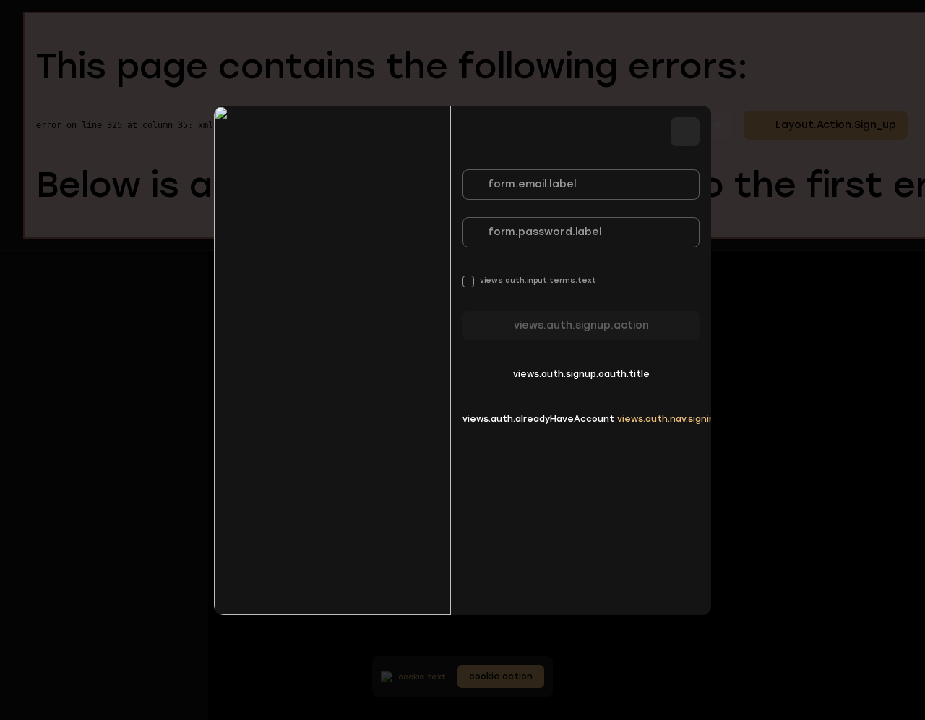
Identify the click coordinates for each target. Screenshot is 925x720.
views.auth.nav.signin (666, 419)
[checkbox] (529, 281)
